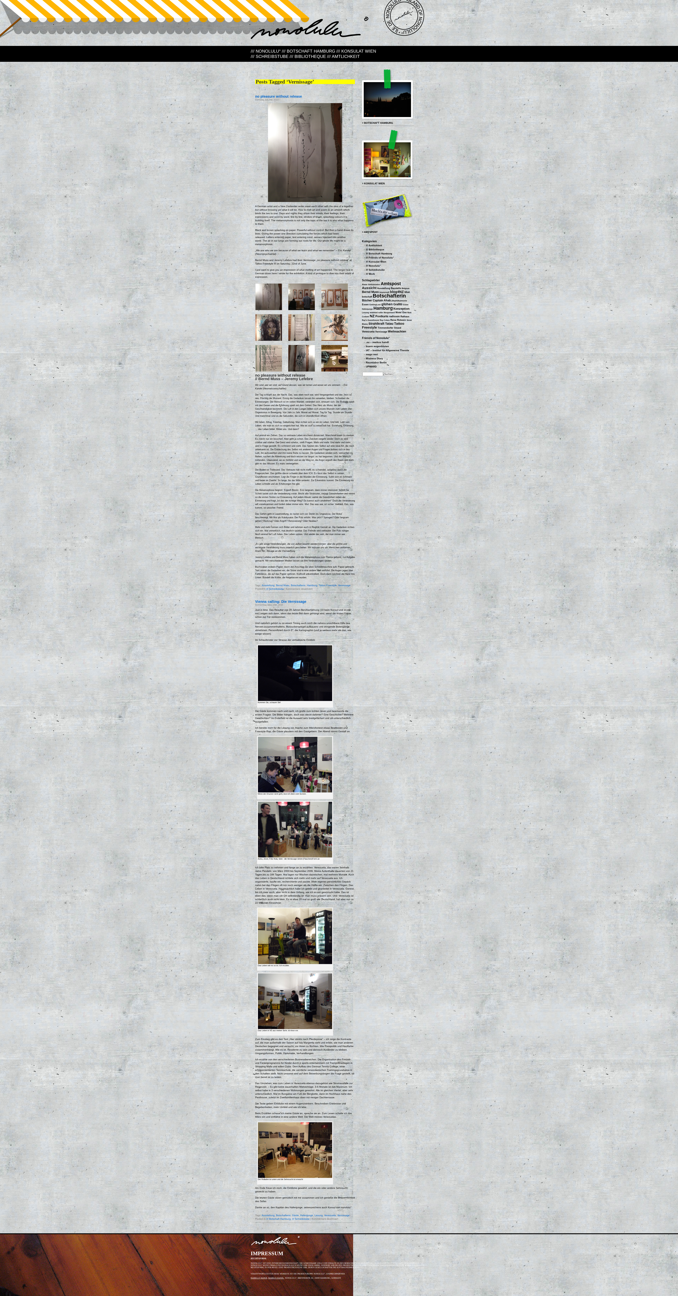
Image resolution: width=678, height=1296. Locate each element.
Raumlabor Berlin (376, 362)
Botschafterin (298, 585)
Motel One (401, 312)
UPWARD (371, 366)
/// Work (370, 274)
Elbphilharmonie (399, 301)
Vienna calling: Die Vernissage (280, 601)
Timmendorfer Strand (389, 327)
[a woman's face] (268, 340)
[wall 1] (301, 309)
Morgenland (389, 312)
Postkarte (381, 316)
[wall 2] (334, 309)
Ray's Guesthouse (370, 320)
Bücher (367, 300)
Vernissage (344, 585)
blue (407, 292)
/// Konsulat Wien (356, 51)
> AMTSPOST (370, 232)
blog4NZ (397, 292)
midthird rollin (376, 312)
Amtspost (391, 283)
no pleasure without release (278, 96)
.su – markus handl (377, 342)
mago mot (372, 354)
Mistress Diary (374, 358)
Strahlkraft (376, 323)
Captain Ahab (382, 300)
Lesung (318, 1215)
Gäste (295, 1215)
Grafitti (397, 304)
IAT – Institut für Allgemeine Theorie (387, 350)
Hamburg (312, 585)
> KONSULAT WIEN (373, 183)
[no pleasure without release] (268, 309)
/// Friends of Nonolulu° (380, 257)
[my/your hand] (301, 371)
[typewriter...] (334, 371)
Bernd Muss (282, 585)
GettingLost (375, 305)
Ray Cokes (385, 320)
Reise (393, 320)
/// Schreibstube (270, 56)
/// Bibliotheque (308, 56)
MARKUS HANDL (276, 1278)
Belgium (405, 288)
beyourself (384, 292)
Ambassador (374, 284)
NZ (372, 316)
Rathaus (404, 316)
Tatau (389, 323)
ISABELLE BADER (259, 1278)
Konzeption (401, 308)
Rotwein (401, 320)
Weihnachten (397, 331)
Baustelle (396, 288)
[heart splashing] (334, 340)
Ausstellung (268, 585)
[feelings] (268, 371)
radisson (394, 316)
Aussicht (369, 288)
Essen (365, 304)
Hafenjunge (306, 1215)
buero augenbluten (377, 346)
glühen (387, 304)
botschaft (367, 296)
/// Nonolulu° (266, 51)
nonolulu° (275, 1241)
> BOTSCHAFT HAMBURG (377, 123)
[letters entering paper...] (301, 340)
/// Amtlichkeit (343, 56)
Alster (364, 284)
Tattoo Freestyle (328, 585)
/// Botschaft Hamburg (308, 51)
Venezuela (330, 1215)
